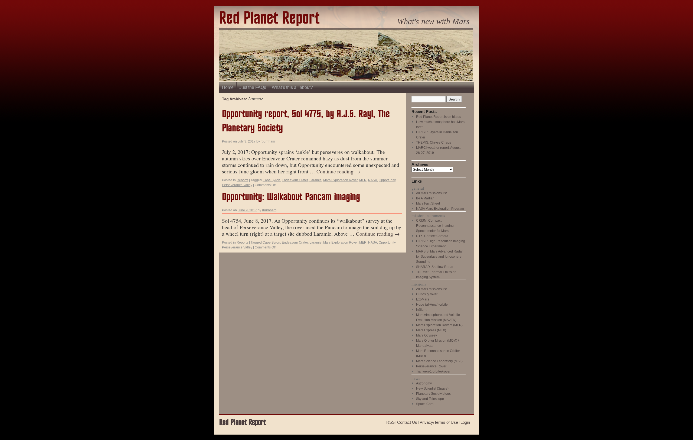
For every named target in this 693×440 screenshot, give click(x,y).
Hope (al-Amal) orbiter (432, 304)
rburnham (268, 141)
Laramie (315, 180)
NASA (372, 180)
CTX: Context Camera (432, 236)
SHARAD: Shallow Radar (434, 267)
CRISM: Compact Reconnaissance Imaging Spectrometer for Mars (435, 226)
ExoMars (422, 299)
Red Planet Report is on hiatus (438, 117)
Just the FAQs (252, 87)
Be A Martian (425, 198)
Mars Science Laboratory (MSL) (439, 361)
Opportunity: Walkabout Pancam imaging (291, 197)
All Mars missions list (431, 193)
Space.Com (424, 404)
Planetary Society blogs (433, 394)
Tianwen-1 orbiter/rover (433, 371)
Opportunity (387, 180)
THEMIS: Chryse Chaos (433, 142)
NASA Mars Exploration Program (440, 209)
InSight (421, 310)
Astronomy (424, 383)
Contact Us (407, 422)
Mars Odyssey (426, 335)
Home (228, 87)
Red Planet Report (269, 18)
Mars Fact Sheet (428, 203)
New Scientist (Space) (432, 388)
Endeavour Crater (295, 180)
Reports (242, 180)
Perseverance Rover (431, 366)
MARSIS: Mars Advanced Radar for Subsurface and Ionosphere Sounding (439, 257)
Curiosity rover (426, 294)
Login (465, 422)
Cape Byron (271, 180)
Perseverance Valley (237, 185)
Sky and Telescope (430, 399)
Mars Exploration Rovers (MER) (439, 325)
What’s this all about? (292, 87)
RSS (390, 422)
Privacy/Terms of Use (439, 422)
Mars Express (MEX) (431, 330)
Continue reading (338, 171)
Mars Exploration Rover (340, 180)
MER (363, 180)
